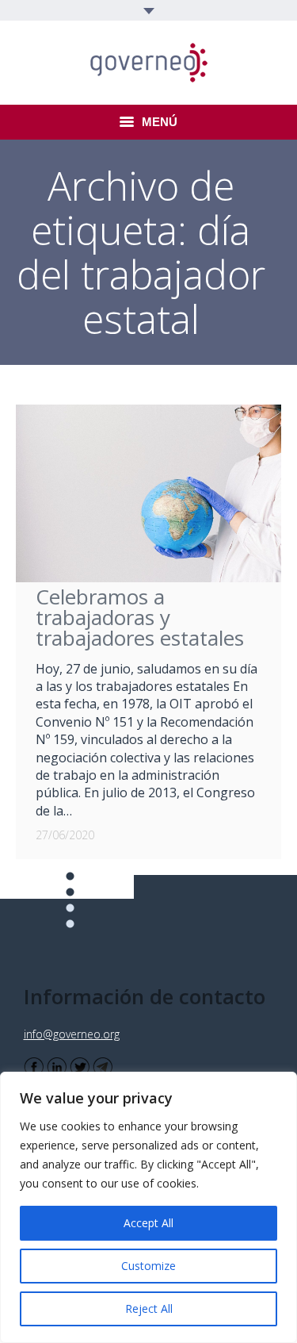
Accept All (148, 1222)
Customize (148, 1265)
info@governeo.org (72, 1034)
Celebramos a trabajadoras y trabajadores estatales (140, 617)
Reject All (149, 1308)
